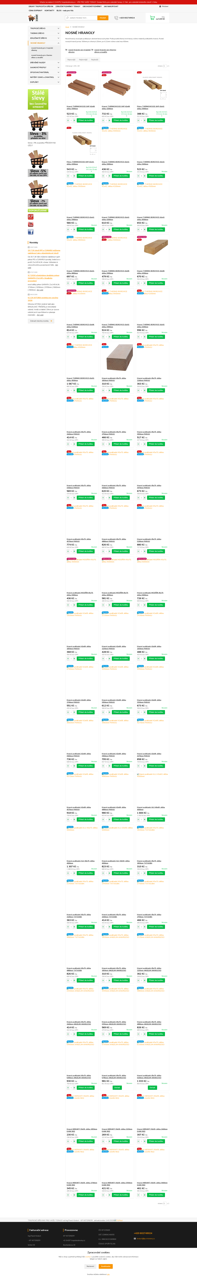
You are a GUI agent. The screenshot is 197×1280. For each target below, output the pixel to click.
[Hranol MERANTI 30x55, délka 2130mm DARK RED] (117, 1110)
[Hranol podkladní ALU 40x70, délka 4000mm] (82, 842)
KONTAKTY (49, 10)
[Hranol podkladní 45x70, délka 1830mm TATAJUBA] (152, 842)
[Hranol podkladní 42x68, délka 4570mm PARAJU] (82, 788)
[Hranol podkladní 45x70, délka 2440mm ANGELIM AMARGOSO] (82, 1003)
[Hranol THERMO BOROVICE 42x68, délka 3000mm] (117, 252)
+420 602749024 (127, 18)
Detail (117, 1087)
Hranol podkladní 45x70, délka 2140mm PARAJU (149, 379)
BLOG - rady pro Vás (65, 10)
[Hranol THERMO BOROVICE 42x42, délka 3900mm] (82, 198)
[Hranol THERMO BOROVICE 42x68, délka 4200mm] (152, 252)
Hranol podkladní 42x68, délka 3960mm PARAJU (114, 755)
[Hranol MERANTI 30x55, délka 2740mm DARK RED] (82, 1164)
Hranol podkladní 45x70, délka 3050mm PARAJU (149, 433)
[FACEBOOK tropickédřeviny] (31, 232)
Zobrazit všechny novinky (39, 321)
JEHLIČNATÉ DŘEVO (38, 38)
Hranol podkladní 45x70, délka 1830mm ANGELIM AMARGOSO (114, 969)
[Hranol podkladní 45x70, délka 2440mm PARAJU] (82, 413)
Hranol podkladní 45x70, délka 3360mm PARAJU (79, 486)
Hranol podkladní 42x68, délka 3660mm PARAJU (79, 755)
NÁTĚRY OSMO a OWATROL (42, 77)
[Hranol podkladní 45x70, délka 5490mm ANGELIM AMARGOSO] (82, 1056)
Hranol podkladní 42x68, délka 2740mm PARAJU (79, 701)
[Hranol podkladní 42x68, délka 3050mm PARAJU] (117, 681)
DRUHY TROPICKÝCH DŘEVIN (41, 6)
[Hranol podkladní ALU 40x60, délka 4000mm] (152, 788)
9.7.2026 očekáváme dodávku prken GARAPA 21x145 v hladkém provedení (43, 278)
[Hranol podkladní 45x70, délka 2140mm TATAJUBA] (82, 895)
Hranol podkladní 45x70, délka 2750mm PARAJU (114, 433)
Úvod (67, 27)
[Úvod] (45, 17)
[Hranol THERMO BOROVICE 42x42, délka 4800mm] (82, 252)
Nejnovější (71, 60)
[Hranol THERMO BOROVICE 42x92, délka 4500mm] (82, 359)
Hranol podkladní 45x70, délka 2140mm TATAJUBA (79, 916)
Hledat (103, 18)
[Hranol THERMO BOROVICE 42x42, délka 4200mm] (117, 198)
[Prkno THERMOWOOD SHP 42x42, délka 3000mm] (152, 87)
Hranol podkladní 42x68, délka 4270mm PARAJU (149, 755)
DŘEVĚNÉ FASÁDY (37, 62)
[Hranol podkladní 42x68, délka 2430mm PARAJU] (152, 627)
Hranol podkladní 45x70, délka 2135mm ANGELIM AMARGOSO (149, 969)
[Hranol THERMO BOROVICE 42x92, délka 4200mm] (152, 305)
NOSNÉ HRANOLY (38, 43)
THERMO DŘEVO (37, 33)
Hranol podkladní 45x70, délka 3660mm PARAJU (114, 486)
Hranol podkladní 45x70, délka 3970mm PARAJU (149, 486)
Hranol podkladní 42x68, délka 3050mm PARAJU (114, 701)
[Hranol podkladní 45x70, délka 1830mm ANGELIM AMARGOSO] (117, 949)
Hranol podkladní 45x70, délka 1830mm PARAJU (114, 379)
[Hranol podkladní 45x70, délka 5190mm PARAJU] (152, 520)
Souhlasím (105, 1266)
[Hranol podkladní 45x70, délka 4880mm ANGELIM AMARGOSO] (152, 1003)
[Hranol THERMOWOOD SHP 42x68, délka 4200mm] (117, 87)
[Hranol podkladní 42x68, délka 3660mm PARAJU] (82, 735)
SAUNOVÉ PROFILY (38, 67)
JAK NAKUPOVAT (111, 6)
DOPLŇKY (34, 82)
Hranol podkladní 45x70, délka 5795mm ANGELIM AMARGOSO (114, 1076)
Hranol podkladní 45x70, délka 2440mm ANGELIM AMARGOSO (79, 1023)
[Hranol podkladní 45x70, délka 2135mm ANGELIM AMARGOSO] (152, 949)
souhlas (88, 1257)
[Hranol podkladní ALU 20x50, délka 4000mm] (117, 842)
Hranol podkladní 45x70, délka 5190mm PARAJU (149, 540)
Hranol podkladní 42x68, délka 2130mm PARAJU (114, 647)
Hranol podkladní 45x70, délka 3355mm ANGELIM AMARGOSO (114, 1023)
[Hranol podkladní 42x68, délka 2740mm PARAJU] (82, 681)
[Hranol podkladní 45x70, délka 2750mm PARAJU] (117, 413)
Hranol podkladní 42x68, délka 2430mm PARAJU (149, 647)
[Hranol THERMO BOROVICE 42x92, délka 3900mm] (117, 305)
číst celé (40, 290)
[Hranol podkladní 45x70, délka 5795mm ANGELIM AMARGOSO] (117, 1056)
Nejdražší (94, 60)
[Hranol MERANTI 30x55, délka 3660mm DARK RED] (152, 1164)
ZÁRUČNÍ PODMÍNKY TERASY (68, 6)
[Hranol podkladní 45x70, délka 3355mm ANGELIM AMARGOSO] (117, 1003)
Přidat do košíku (86, 120)
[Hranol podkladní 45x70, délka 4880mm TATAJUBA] (82, 949)
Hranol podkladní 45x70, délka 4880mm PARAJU (114, 540)
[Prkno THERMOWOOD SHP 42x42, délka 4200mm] (82, 143)
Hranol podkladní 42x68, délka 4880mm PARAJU (114, 808)
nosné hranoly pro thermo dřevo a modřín (41, 56)
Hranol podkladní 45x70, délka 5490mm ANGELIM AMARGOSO (79, 1076)
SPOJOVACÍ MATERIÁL (39, 72)
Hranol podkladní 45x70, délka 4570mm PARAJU (79, 540)
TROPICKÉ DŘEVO (37, 28)
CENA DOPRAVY (35, 10)
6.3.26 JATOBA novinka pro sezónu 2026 (43, 299)
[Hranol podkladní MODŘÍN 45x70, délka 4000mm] (117, 574)
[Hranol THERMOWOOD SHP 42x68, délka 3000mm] (82, 87)
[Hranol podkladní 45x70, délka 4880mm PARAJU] (117, 520)
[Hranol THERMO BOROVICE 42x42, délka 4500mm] (152, 198)
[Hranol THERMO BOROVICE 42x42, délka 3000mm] (117, 143)
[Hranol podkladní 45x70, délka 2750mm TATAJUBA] (152, 895)
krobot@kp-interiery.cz (146, 1239)
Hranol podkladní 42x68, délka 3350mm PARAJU (149, 701)
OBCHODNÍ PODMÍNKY (92, 6)
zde (108, 1274)
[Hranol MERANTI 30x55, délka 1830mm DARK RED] (82, 1110)
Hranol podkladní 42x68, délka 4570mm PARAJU (79, 808)
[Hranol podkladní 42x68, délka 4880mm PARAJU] (117, 788)
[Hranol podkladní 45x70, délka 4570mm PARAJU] (82, 520)
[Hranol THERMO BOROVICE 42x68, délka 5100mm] (82, 305)
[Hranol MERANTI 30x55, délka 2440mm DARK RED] (152, 1110)
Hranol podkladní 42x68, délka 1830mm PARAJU (79, 647)
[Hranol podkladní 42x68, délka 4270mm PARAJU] (152, 735)
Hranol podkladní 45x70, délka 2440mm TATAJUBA (114, 916)
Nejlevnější (83, 60)
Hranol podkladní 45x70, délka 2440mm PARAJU (79, 433)
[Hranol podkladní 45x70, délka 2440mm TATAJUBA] (117, 895)
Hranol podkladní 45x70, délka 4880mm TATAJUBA (79, 969)
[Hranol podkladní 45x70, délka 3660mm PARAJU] (117, 466)
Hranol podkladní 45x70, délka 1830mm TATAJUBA (149, 862)
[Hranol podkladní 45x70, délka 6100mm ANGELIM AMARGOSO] (152, 1056)
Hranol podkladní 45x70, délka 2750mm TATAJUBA (149, 916)
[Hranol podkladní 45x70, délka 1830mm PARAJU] (117, 359)
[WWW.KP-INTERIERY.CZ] (31, 217)
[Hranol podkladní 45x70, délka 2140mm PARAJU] (152, 359)
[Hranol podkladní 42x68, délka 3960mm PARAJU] (117, 735)
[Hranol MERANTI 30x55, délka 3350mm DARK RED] (117, 1164)
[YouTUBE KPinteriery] (31, 224)
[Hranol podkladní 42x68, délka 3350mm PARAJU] (152, 681)
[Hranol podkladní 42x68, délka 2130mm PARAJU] (117, 627)
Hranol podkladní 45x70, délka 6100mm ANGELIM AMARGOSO (149, 1076)
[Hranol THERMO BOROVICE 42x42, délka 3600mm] (152, 143)
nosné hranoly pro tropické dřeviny (42, 49)
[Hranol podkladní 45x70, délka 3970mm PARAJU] (152, 466)
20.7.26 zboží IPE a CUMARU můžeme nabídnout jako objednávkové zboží (44, 251)
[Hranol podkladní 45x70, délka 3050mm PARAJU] (152, 413)
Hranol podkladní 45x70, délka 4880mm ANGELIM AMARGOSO (149, 1023)
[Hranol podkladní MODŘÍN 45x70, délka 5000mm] (152, 574)
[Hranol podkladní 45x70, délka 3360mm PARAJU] (82, 466)
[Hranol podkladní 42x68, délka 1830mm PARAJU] (82, 627)
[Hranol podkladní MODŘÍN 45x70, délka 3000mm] (82, 574)
